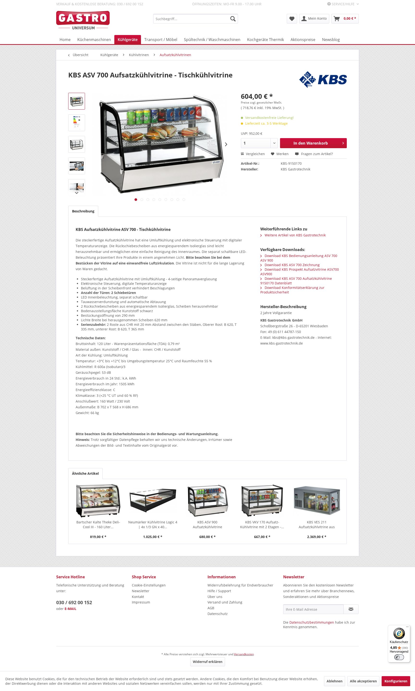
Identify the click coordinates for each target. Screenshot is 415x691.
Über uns (215, 596)
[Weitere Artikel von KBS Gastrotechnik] (323, 79)
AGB (211, 608)
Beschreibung (83, 211)
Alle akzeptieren (363, 681)
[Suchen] (233, 18)
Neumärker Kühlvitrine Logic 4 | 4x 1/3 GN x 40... (152, 524)
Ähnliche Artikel (85, 473)
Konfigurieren (395, 681)
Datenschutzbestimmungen (311, 622)
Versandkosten (244, 654)
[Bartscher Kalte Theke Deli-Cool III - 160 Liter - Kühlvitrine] (98, 500)
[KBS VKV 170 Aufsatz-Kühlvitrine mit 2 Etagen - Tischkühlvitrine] (262, 500)
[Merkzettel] (292, 18)
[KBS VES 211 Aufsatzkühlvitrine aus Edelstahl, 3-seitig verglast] (317, 500)
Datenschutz (218, 613)
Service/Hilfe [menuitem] (343, 4)
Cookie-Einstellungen (149, 585)
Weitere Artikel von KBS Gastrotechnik (295, 235)
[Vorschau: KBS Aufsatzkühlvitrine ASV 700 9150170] (76, 101)
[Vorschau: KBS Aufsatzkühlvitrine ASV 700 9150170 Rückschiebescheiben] (76, 166)
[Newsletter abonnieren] (351, 609)
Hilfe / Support (219, 591)
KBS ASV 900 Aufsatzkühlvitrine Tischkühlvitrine (207, 524)
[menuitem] (195, 18)
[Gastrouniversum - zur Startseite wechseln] (83, 20)
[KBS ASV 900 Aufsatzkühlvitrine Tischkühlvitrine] (207, 500)
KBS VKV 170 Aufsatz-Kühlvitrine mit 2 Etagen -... (262, 524)
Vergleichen (255, 154)
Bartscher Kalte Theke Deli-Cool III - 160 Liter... (98, 524)
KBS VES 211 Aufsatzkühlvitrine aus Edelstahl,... (317, 524)
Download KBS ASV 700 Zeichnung (292, 265)
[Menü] (407, 628)
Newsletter (140, 591)
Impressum (141, 602)
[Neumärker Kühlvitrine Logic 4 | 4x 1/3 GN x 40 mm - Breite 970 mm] (153, 500)
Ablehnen (334, 681)
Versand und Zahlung (225, 602)
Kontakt (138, 596)
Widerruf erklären (207, 661)
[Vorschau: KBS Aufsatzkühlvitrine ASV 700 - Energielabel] (76, 122)
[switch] (399, 657)
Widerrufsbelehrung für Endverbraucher (240, 585)
